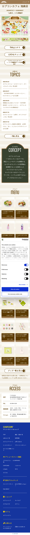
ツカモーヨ (18, 465)
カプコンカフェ (7, 515)
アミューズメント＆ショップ (11, 429)
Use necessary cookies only (15, 294)
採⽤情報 (17, 438)
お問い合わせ (18, 441)
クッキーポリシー (7, 445)
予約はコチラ (15, 47)
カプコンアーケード (8, 441)
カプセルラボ (6, 504)
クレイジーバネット (8, 484)
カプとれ (5, 472)
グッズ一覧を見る (15, 371)
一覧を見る (15, 136)
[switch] (26, 269)
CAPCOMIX (6, 465)
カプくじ (17, 504)
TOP (4, 434)
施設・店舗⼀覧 (19, 434)
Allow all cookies (15, 289)
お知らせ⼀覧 (6, 438)
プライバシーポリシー (20, 445)
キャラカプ (18, 500)
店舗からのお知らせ (20, 526)
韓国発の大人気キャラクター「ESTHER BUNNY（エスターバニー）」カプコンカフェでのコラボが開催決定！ (14, 105)
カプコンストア (7, 500)
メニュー (24, 2)
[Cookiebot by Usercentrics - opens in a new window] (22, 240)
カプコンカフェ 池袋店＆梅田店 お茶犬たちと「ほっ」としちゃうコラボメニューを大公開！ (15, 126)
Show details (22, 284)
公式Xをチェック (15, 54)
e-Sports (5, 469)
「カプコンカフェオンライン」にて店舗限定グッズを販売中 (14, 62)
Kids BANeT (6, 489)
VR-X (16, 469)
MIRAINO (17, 460)
